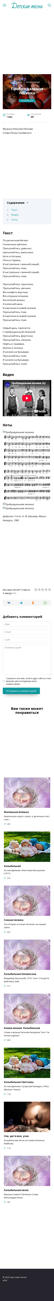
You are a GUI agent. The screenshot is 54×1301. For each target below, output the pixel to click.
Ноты (14, 219)
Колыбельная (12, 866)
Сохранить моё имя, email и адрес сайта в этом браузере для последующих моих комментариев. (28, 681)
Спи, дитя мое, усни (16, 1136)
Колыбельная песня (16, 1190)
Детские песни (27, 6)
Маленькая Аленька (16, 811)
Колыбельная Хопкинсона (20, 974)
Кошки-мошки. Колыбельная (22, 1028)
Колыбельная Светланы (19, 1082)
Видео (15, 214)
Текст (14, 209)
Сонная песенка (13, 920)
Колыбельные (27, 101)
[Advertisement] (27, 48)
